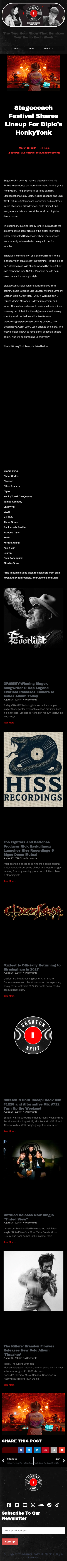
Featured (14, 153)
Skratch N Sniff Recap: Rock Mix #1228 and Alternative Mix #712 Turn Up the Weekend (32, 1104)
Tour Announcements (48, 153)
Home (17, 48)
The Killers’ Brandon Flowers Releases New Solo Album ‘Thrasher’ (29, 1350)
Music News (28, 153)
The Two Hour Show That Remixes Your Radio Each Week (33, 35)
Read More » (10, 723)
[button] (21, 1450)
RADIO (47, 48)
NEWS (31, 48)
